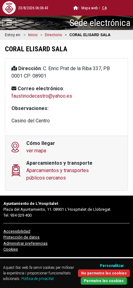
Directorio (53, 34)
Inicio (33, 34)
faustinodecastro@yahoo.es (41, 96)
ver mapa (36, 151)
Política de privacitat (37, 279)
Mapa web (89, 8)
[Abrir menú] (9, 23)
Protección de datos (21, 237)
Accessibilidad (16, 231)
